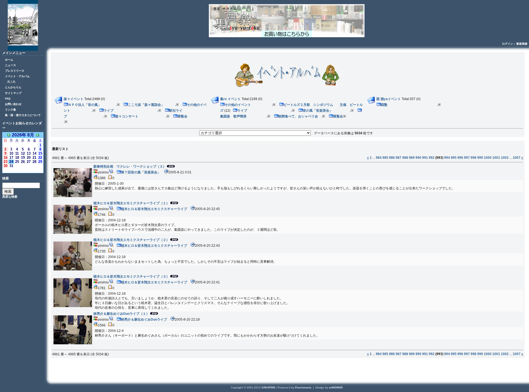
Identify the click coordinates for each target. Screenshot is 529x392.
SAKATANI (268, 387)
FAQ (7, 98)
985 (385, 158)
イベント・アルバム (17, 76)
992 (431, 158)
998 (473, 158)
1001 (496, 158)
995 (454, 158)
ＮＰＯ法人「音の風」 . (92, 105)
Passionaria (303, 387)
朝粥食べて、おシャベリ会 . (300, 116)
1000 (488, 158)
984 (379, 158)
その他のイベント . (248, 105)
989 (412, 158)
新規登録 (521, 43)
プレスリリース (14, 70)
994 (447, 158)
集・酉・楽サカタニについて (23, 115)
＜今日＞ (23, 170)
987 (398, 158)
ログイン (507, 43)
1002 (505, 158)
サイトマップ (13, 93)
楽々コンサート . (140, 116)
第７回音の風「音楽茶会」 (141, 172)
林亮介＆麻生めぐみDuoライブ (144, 319)
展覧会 (338, 116)
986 (392, 158)
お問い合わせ (13, 104)
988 (405, 158)
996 (460, 158)
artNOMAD (336, 387)
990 (418, 158)
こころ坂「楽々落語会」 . (152, 105)
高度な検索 (9, 196)
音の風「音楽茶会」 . (327, 110)
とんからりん (13, 87)
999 (480, 158)
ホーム (9, 59)
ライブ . (131, 110)
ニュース (10, 65)
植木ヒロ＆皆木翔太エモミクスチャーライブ (154, 209)
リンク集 (10, 109)
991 (425, 158)
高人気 (11, 81)
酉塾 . (409, 105)
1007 (516, 158)
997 (467, 158)
